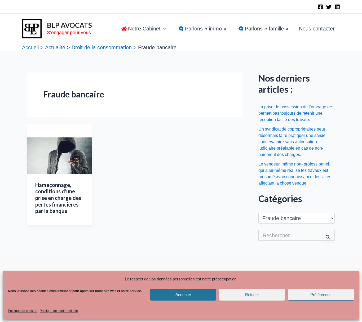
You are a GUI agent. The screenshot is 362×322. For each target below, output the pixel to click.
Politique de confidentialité (59, 311)
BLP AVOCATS (69, 25)
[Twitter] (329, 7)
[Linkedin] (337, 7)
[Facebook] (320, 7)
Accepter (183, 294)
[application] (163, 28)
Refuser (252, 294)
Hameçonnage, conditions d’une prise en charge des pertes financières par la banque (58, 198)
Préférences (321, 294)
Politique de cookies (22, 311)
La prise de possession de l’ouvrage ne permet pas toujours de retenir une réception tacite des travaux (295, 113)
